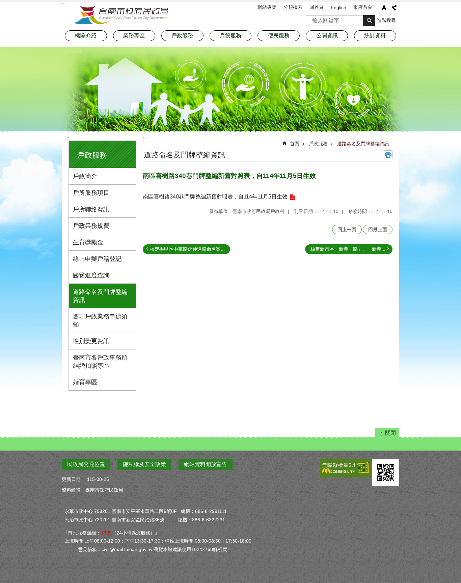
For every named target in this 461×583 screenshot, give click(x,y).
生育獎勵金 (88, 242)
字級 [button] (384, 8)
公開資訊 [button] (327, 35)
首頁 (294, 143)
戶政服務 (318, 143)
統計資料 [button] (375, 35)
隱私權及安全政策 (144, 464)
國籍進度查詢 (91, 275)
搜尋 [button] (369, 20)
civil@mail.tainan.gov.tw (127, 549)
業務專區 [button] (134, 35)
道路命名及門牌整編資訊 (100, 295)
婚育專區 (85, 382)
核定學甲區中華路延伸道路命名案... (187, 249)
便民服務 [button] (279, 35)
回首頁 (316, 7)
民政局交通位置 (86, 464)
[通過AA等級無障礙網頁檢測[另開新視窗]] (345, 468)
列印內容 (388, 154)
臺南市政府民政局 (121, 15)
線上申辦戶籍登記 (97, 258)
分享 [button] (394, 8)
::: (67, 138)
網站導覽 (266, 7)
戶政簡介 (85, 176)
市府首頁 (362, 7)
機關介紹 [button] (86, 35)
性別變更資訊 (91, 341)
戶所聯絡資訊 (91, 209)
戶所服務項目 (91, 192)
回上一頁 (346, 229)
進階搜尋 (386, 20)
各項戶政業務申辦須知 (100, 320)
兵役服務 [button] (230, 35)
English (338, 7)
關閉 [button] (390, 433)
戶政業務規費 (91, 225)
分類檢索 (292, 7)
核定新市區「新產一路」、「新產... (347, 249)
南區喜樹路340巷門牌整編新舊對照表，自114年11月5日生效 (215, 197)
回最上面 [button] (377, 229)
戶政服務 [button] (182, 35)
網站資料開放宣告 (205, 464)
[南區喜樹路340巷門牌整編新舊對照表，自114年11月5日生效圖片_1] (385, 472)
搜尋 (311, 18)
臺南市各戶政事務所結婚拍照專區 (100, 361)
